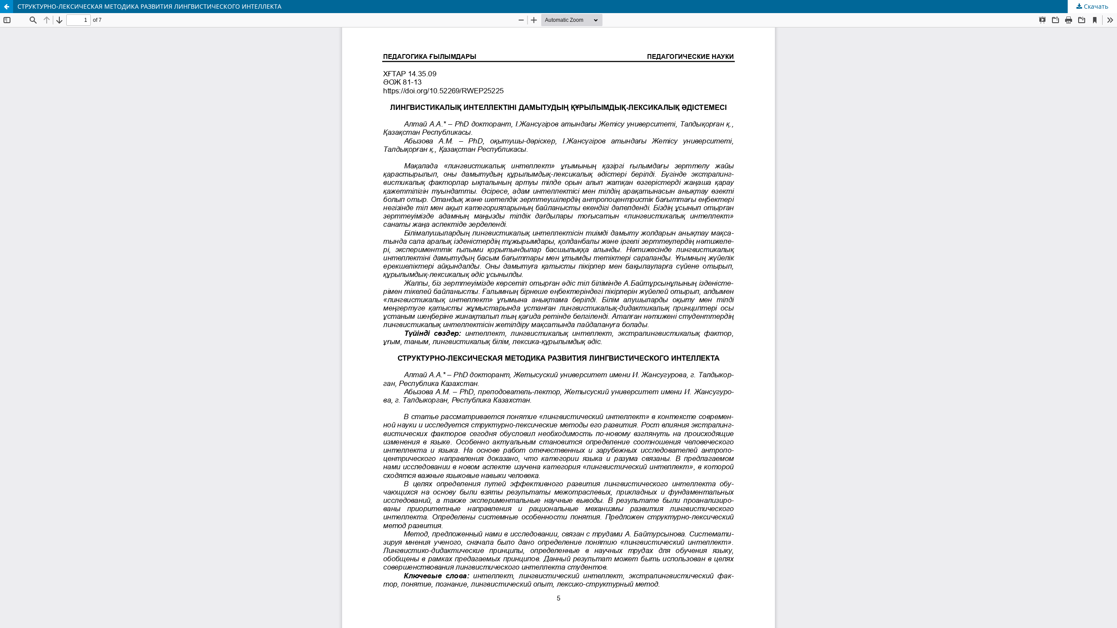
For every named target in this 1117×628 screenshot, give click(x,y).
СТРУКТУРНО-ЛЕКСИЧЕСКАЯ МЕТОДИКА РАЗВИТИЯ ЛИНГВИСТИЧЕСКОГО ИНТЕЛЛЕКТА (149, 6)
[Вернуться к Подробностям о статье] (6, 6)
